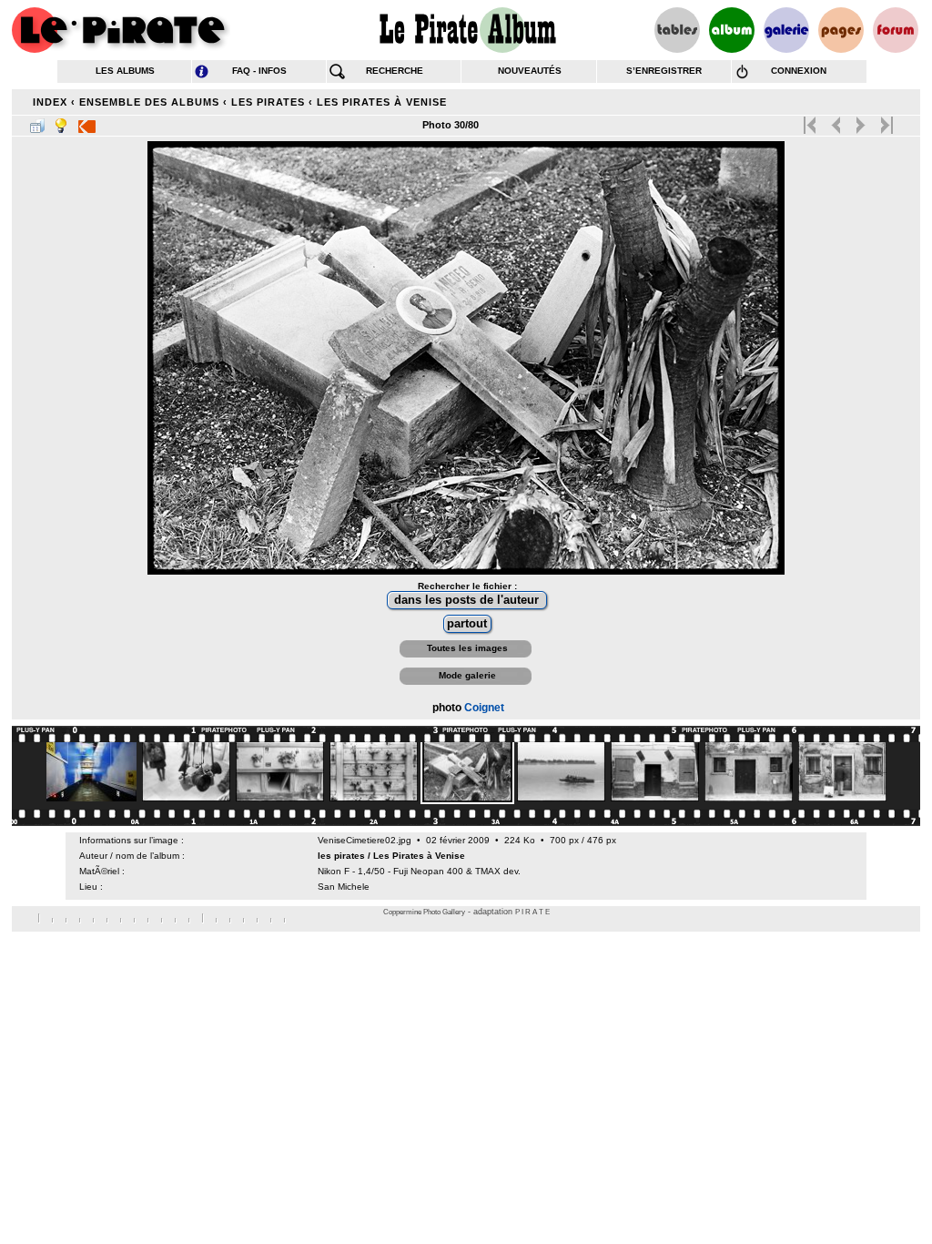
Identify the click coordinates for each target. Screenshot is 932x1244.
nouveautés (530, 71)
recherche (394, 71)
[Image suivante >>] (860, 121)
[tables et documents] (677, 30)
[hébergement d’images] (786, 30)
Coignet (484, 707)
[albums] (732, 30)
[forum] (895, 30)
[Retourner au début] (811, 121)
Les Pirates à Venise (382, 102)
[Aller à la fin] (885, 121)
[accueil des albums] (466, 30)
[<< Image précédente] (836, 121)
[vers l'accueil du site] (121, 30)
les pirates (268, 102)
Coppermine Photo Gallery (424, 912)
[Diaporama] (86, 122)
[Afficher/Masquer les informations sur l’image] (61, 122)
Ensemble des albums (149, 102)
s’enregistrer (664, 71)
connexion (798, 71)
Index (50, 102)
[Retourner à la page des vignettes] (37, 122)
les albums (125, 71)
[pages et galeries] (841, 30)
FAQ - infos (259, 71)
